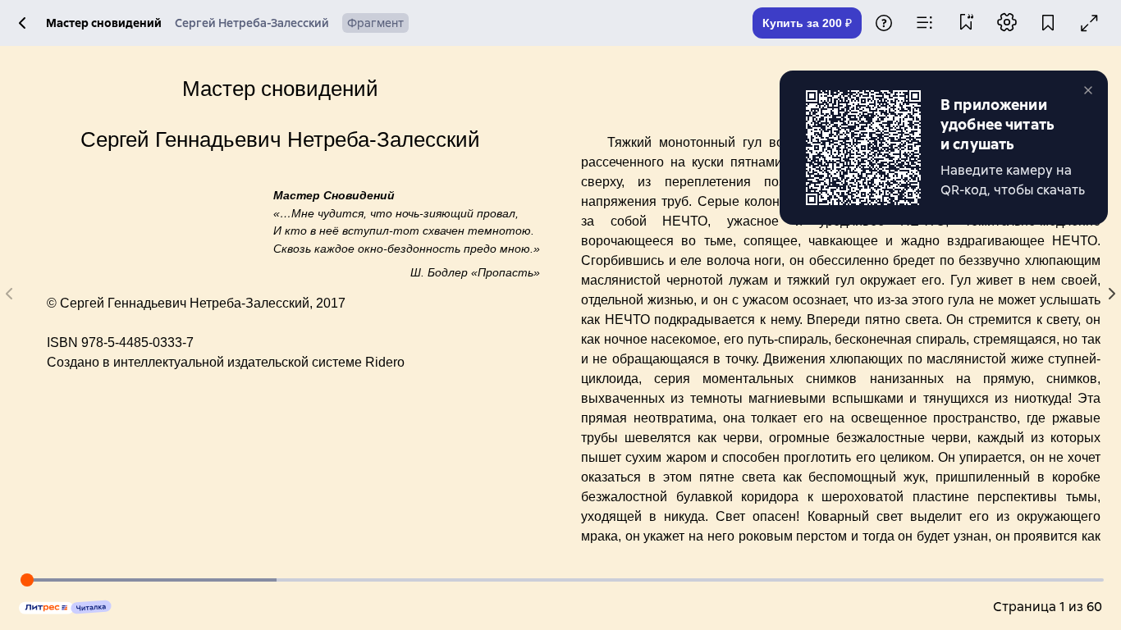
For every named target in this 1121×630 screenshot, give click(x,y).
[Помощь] (884, 24)
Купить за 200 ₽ (807, 23)
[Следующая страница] (1111, 294)
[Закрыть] (1091, 90)
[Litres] (65, 607)
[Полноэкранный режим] (1089, 23)
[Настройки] (1007, 23)
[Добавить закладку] (1048, 24)
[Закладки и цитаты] (966, 23)
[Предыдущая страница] (10, 294)
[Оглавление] (925, 23)
